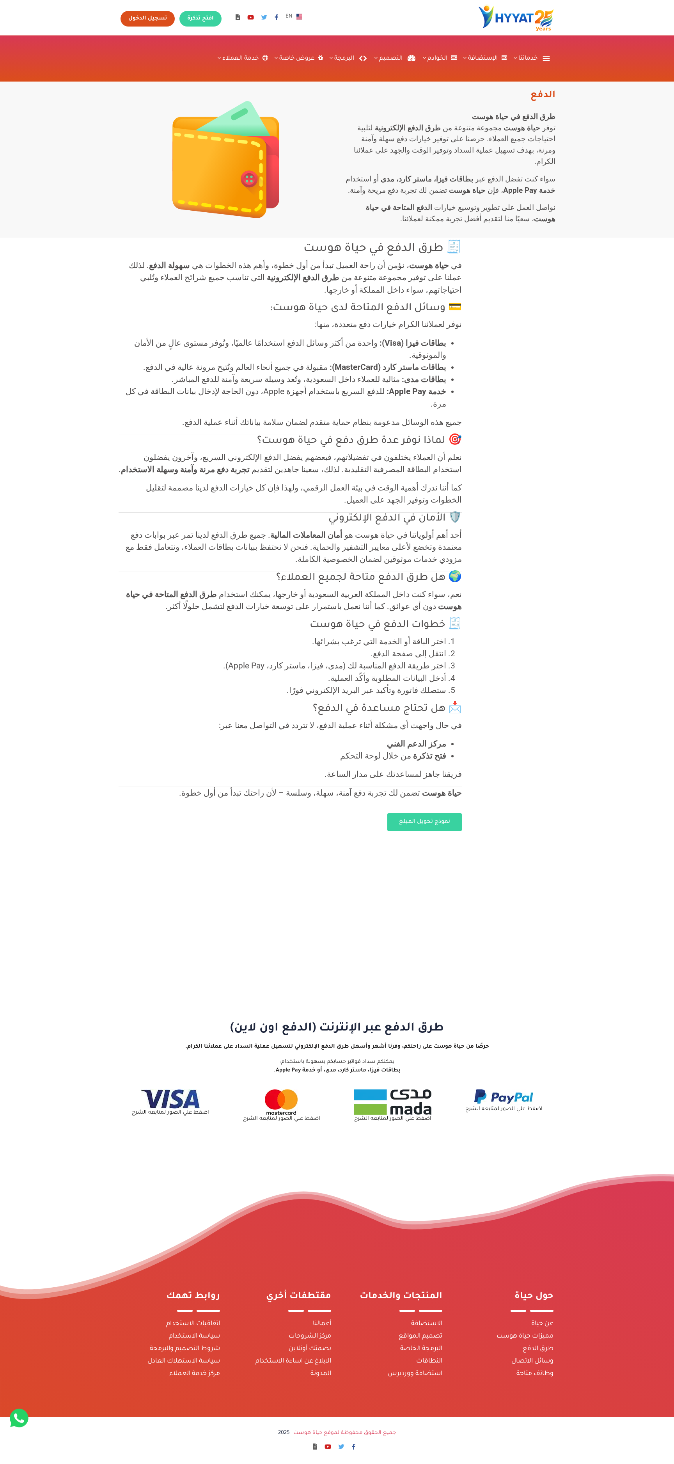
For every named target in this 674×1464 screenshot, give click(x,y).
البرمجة (343, 58)
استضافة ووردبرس (415, 1373)
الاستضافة (426, 1323)
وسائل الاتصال (532, 1361)
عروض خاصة (296, 58)
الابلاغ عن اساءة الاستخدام (293, 1361)
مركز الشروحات (310, 1336)
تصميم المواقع (420, 1336)
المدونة (320, 1373)
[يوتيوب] (250, 18)
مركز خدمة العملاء (194, 1373)
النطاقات (429, 1361)
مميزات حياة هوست (525, 1336)
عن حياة (542, 1323)
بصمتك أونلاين (310, 1348)
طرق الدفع (538, 1348)
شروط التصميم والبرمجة (185, 1348)
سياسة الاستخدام (194, 1336)
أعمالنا (322, 1323)
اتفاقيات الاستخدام (193, 1323)
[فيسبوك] (276, 18)
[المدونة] (238, 18)
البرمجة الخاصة (421, 1348)
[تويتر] (264, 18)
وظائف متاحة (534, 1373)
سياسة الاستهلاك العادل (183, 1361)
